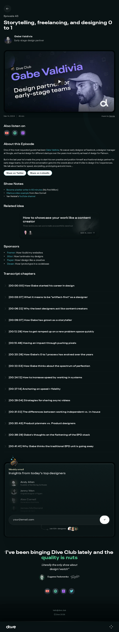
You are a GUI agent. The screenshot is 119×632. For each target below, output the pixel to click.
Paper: (11, 260)
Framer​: (11, 253)
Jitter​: (10, 256)
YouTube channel (27, 196)
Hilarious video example (18, 193)
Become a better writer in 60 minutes (24, 190)
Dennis (112, 116)
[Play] (59, 81)
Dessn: (11, 264)
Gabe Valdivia (52, 150)
